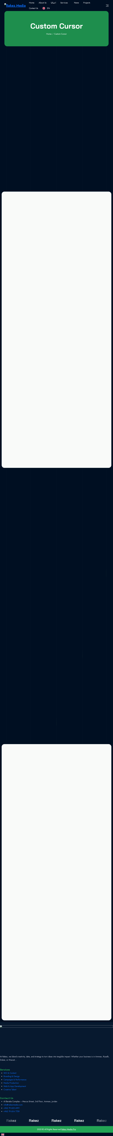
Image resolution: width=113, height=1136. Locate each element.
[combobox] (5, 1134)
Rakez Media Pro (68, 1129)
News (76, 2)
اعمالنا (53, 2)
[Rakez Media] (15, 5)
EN (48, 8)
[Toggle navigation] (107, 5)
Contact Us (33, 8)
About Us (42, 2)
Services (64, 2)
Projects (86, 2)
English (7, 1134)
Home (31, 2)
